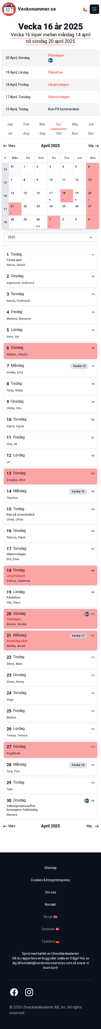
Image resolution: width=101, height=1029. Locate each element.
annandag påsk (17, 641)
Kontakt (50, 904)
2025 (11, 237)
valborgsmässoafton (21, 806)
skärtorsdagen (16, 554)
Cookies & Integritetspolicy (50, 880)
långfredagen (16, 576)
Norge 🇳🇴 (50, 916)
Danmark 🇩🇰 (50, 929)
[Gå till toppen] (92, 1020)
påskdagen (14, 619)
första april (14, 260)
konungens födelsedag (22, 810)
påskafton (13, 597)
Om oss (50, 892)
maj (91, 146)
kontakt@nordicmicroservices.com (46, 963)
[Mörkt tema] (85, 9)
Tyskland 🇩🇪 (50, 941)
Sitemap (50, 867)
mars (11, 146)
